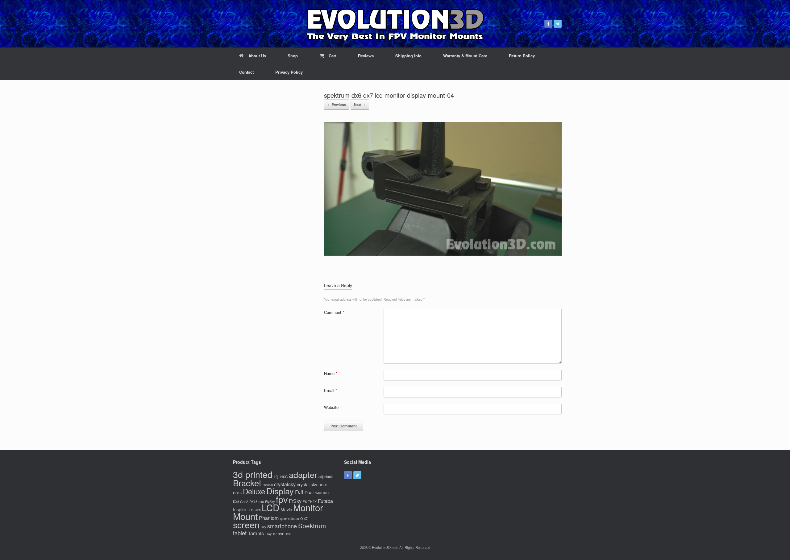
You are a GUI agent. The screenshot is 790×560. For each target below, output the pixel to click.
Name (330, 373)
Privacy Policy (289, 72)
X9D (281, 534)
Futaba (325, 500)
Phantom (269, 517)
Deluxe (254, 491)
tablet (240, 533)
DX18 (253, 501)
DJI (299, 492)
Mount (245, 515)
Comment (334, 312)
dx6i (326, 493)
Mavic (286, 509)
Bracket (247, 482)
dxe (261, 501)
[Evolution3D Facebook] (548, 24)
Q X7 (304, 518)
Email (330, 390)
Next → (360, 104)
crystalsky (285, 484)
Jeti (258, 510)
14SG (283, 476)
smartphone (282, 526)
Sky (263, 527)
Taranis (256, 533)
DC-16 (323, 485)
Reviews (366, 56)
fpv (282, 499)
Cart (332, 56)
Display (280, 491)
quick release (289, 518)
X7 (275, 534)
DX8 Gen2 (240, 501)
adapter (303, 474)
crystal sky (307, 484)
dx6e (318, 493)
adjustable (325, 476)
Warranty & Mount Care (465, 56)
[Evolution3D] (395, 24)
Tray (268, 534)
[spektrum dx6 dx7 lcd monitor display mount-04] (443, 253)
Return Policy (522, 56)
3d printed (252, 474)
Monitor (308, 507)
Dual (309, 492)
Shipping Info (408, 56)
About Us (257, 56)
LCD (270, 507)
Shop (293, 56)
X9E (289, 534)
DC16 (237, 493)
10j (276, 476)
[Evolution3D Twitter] (558, 24)
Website (331, 407)
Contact (246, 72)
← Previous (336, 104)
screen (246, 524)
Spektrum (312, 525)
